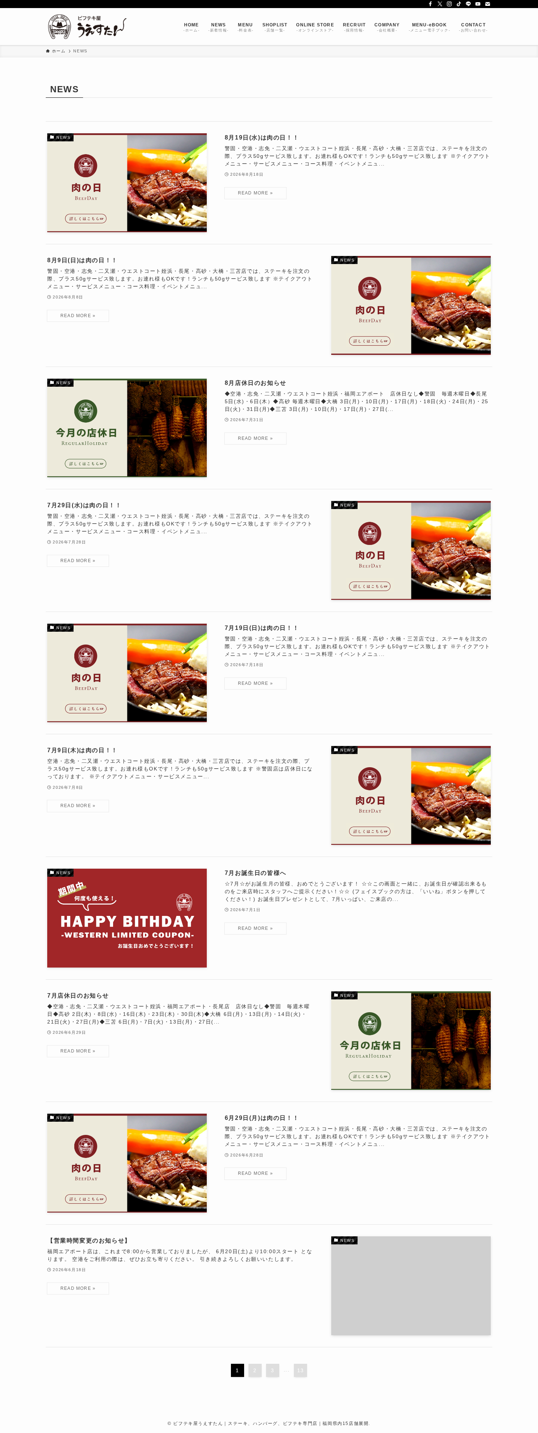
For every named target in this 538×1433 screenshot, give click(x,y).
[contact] (487, 4)
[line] (468, 4)
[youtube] (478, 4)
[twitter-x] (440, 4)
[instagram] (449, 4)
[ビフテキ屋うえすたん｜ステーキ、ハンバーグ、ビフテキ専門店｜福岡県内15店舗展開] (87, 26)
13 (300, 1370)
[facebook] (430, 4)
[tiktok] (459, 4)
